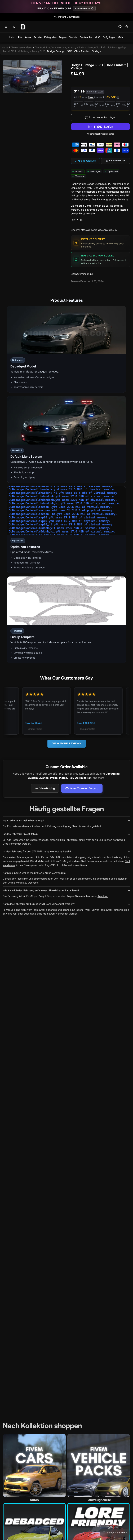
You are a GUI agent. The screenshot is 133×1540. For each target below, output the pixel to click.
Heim (12, 37)
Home (5, 47)
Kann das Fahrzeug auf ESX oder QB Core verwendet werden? (38, 903)
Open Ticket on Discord (84, 788)
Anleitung (102, 896)
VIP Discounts (69, 16)
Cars (91, 97)
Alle (20, 37)
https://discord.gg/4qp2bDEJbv (99, 229)
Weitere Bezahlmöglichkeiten (100, 134)
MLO (97, 37)
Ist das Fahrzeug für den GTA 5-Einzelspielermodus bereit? (37, 851)
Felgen (62, 37)
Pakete (38, 37)
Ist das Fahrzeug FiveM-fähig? (20, 833)
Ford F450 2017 (54, 723)
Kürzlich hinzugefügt (88, 47)
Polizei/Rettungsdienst (25, 51)
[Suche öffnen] (14, 27)
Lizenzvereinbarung (82, 273)
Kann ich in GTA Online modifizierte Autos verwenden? (34, 872)
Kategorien (50, 37)
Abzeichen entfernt (21, 47)
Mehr (121, 37)
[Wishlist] (119, 26)
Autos (27, 37)
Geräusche (86, 37)
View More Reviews (66, 743)
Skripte (73, 37)
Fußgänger (109, 37)
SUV (42, 51)
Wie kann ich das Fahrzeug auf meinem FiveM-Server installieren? (41, 890)
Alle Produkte (42, 47)
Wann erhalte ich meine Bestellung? (23, 820)
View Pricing (47, 788)
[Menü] (6, 27)
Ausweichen (59, 47)
